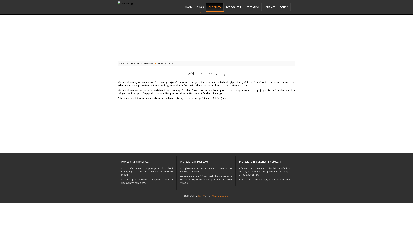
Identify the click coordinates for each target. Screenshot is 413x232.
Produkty (215, 7)
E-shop (284, 7)
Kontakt (269, 7)
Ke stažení (252, 7)
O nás (200, 7)
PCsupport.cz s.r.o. (220, 196)
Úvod (188, 7)
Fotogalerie (233, 7)
